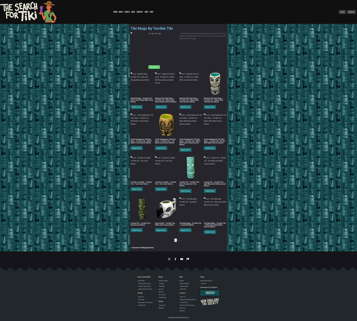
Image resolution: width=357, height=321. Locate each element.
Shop (146, 12)
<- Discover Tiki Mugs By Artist (142, 248)
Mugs (121, 12)
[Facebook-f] (175, 259)
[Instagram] (169, 259)
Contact (140, 12)
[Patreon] (188, 259)
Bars (133, 12)
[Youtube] (181, 259)
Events (127, 12)
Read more (136, 107)
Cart (151, 12)
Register (351, 12)
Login (342, 12)
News (116, 12)
